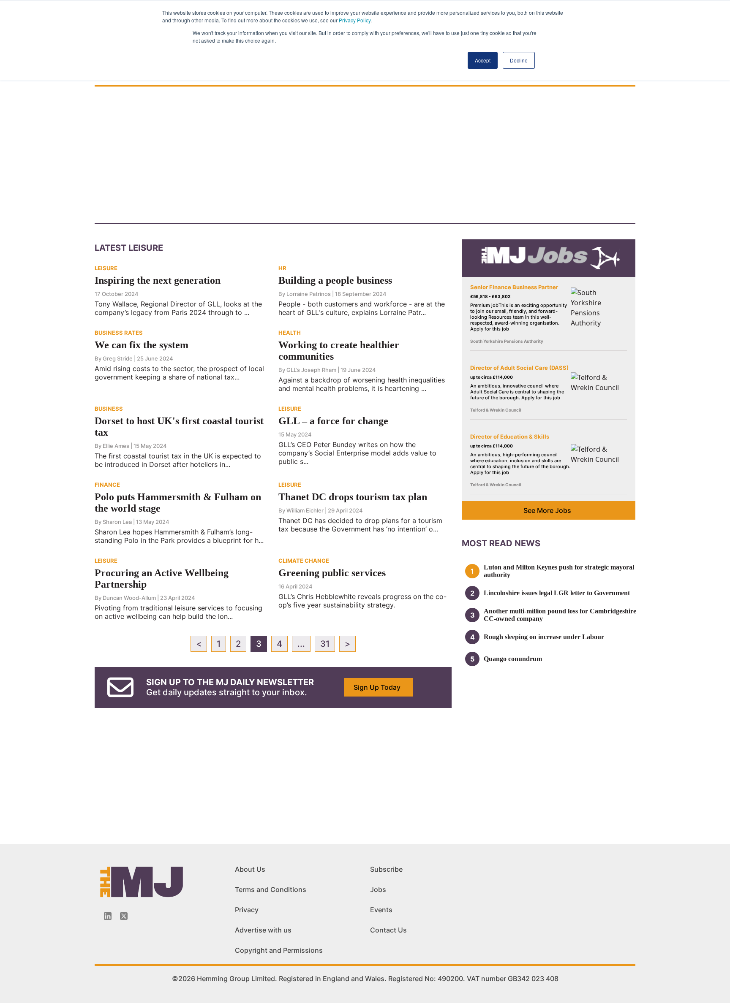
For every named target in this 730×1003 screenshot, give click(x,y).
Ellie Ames (116, 445)
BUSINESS (109, 408)
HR (282, 268)
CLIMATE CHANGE (303, 560)
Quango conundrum (513, 658)
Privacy (247, 909)
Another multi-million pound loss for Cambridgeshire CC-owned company (560, 614)
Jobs (378, 889)
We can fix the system (141, 344)
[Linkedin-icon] (108, 916)
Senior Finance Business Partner (514, 287)
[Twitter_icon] (124, 916)
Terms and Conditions (270, 889)
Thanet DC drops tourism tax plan (352, 496)
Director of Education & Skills (509, 436)
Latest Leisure (129, 248)
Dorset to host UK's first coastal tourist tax (179, 426)
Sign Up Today (377, 687)
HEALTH (289, 332)
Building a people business (335, 280)
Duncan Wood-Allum (129, 597)
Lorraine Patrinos (308, 293)
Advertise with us (263, 930)
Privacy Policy (354, 20)
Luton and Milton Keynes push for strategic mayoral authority (559, 571)
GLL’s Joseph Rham (311, 369)
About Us (250, 869)
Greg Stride (118, 358)
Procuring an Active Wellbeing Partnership (162, 578)
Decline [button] (519, 60)
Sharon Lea (117, 521)
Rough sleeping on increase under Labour (544, 636)
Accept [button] (482, 60)
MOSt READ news (501, 543)
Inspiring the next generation (158, 280)
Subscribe (386, 869)
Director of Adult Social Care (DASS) (519, 367)
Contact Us (388, 930)
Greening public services (332, 572)
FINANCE (107, 484)
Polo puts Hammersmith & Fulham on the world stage (178, 502)
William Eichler (305, 510)
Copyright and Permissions (279, 950)
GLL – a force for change (333, 420)
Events (381, 909)
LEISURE (106, 268)
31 (325, 644)
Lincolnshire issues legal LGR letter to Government (557, 592)
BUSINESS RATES (119, 332)
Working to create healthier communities (338, 350)
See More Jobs (547, 510)
